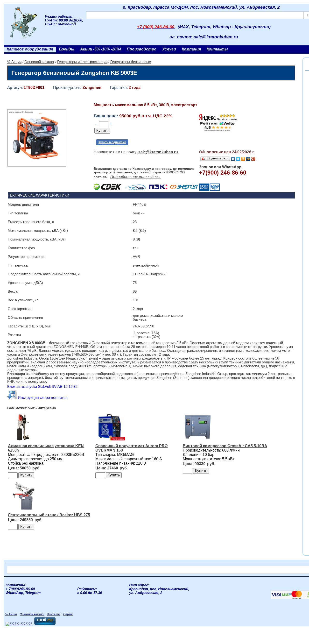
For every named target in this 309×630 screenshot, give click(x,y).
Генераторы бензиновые (130, 62)
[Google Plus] (253, 159)
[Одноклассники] (243, 159)
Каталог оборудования (30, 49)
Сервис (68, 614)
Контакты (217, 49)
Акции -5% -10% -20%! (100, 49)
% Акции (14, 62)
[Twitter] (238, 159)
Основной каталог (39, 62)
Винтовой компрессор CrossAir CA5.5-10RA (225, 446)
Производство (141, 49)
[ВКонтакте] (233, 159)
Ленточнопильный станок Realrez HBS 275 (49, 515)
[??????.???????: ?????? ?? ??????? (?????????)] (19, 624)
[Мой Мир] (248, 159)
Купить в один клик (112, 142)
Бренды (66, 49)
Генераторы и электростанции (82, 62)
